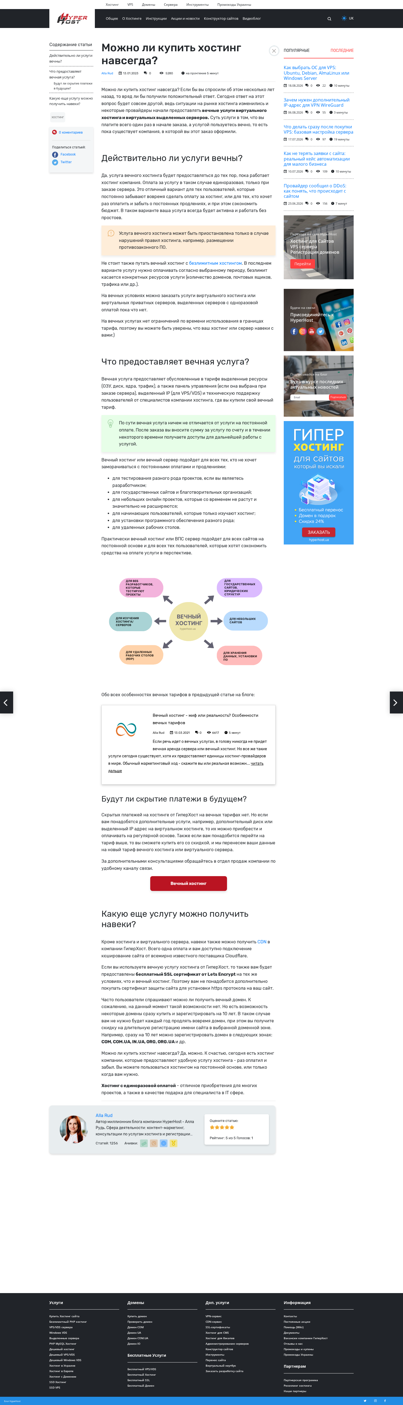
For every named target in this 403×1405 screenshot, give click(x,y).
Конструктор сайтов (221, 18)
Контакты (290, 1316)
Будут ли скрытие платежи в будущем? (73, 85)
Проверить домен (139, 1322)
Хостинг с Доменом (62, 1376)
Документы (291, 1333)
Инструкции (156, 18)
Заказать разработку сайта (224, 1371)
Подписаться (338, 397)
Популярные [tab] (297, 50)
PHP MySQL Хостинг (62, 1343)
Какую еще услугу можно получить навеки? (71, 101)
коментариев (71, 132)
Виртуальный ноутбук (221, 1365)
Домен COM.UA (137, 1338)
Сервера (171, 4)
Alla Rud (107, 73)
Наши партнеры (295, 1391)
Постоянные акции (297, 1322)
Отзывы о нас (293, 1343)
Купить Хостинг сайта (64, 1316)
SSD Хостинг (57, 1382)
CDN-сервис (214, 1322)
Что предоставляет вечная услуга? (65, 74)
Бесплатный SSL (138, 1380)
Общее (112, 18)
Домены (148, 4)
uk (351, 18)
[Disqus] (162, 1222)
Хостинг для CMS (217, 1333)
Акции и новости (185, 18)
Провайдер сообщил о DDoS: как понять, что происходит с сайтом (315, 191)
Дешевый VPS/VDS (62, 1354)
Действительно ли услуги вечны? (70, 58)
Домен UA (134, 1333)
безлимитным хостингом (215, 263)
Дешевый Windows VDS (65, 1360)
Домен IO (133, 1343)
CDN (261, 941)
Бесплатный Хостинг (141, 1374)
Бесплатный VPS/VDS (141, 1369)
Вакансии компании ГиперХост (306, 1338)
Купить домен (137, 1316)
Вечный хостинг (188, 883)
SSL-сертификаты (218, 1327)
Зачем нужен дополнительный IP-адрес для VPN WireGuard (317, 102)
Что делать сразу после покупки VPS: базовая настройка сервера (318, 129)
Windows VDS (58, 1333)
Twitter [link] (66, 162)
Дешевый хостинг (62, 1349)
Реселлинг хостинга (298, 1385)
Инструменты (197, 4)
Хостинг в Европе (61, 1371)
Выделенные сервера (64, 1338)
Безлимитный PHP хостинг (68, 1322)
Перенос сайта (216, 1360)
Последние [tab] (342, 50)
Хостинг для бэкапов (220, 1338)
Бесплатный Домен (140, 1385)
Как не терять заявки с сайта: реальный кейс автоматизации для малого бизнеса (317, 158)
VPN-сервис (214, 1316)
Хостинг (112, 4)
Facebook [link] (68, 154)
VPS (130, 4)
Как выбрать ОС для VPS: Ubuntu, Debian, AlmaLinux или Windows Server (316, 72)
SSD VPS (54, 1387)
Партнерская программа (301, 1380)
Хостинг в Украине (62, 1365)
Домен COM (135, 1327)
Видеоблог (252, 18)
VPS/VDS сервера (61, 1327)
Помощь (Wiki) (293, 1327)
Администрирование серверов (227, 1343)
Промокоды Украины (234, 4)
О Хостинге (131, 18)
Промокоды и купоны (299, 1349)
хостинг (58, 117)
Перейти (302, 263)
